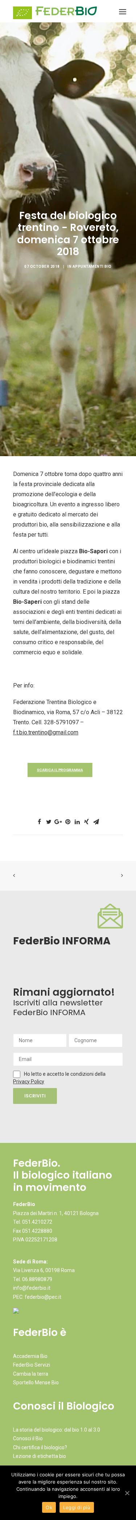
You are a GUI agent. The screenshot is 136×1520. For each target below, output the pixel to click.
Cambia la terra (30, 1374)
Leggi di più (76, 1507)
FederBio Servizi (31, 1365)
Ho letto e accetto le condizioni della (65, 1074)
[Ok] (127, 1493)
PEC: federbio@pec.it (37, 1297)
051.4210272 (37, 1222)
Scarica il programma (60, 769)
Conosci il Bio (28, 1438)
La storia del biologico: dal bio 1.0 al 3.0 (56, 1430)
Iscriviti (35, 1096)
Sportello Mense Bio (36, 1382)
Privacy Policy (28, 1081)
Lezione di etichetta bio (39, 1456)
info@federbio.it (31, 1288)
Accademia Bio (30, 1356)
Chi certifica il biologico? (40, 1447)
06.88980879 (37, 1279)
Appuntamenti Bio (92, 266)
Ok (49, 1507)
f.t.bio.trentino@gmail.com (45, 732)
